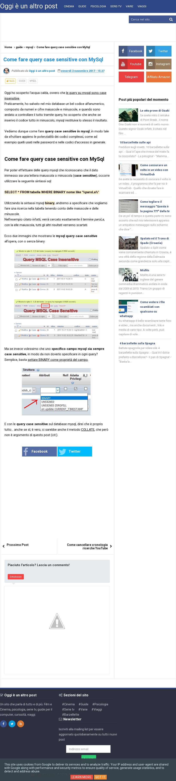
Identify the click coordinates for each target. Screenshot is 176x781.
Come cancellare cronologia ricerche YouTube (87, 546)
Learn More (82, 777)
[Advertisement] (88, 27)
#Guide (83, 704)
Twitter (75, 451)
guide (22, 81)
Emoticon (16, 576)
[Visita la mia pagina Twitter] (12, 723)
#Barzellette (70, 714)
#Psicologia (100, 704)
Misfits (144, 270)
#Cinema (68, 704)
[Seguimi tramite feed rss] (20, 723)
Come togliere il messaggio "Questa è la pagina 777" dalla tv (155, 206)
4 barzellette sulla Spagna (137, 343)
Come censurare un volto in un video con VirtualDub (154, 170)
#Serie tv (68, 709)
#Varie (83, 709)
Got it (100, 777)
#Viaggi (96, 709)
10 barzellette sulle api (135, 142)
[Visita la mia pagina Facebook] (3, 723)
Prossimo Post (18, 545)
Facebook (40, 451)
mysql (33, 81)
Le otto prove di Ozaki (154, 110)
